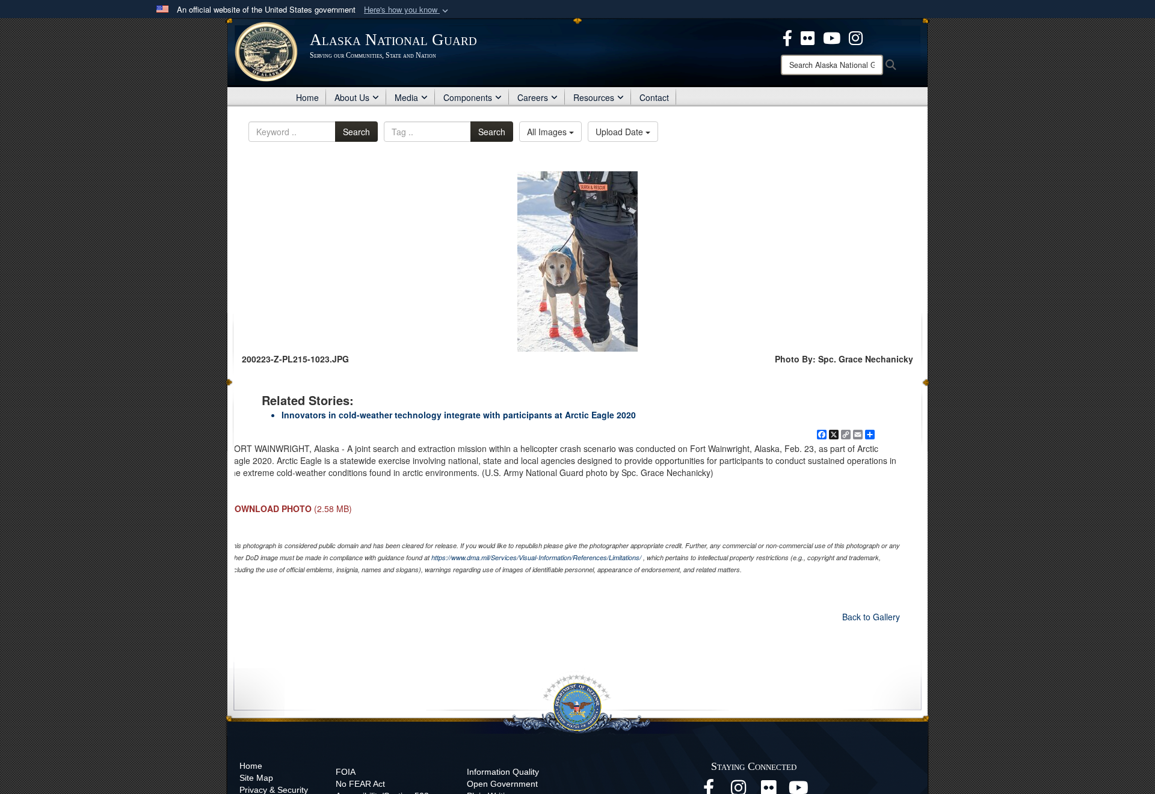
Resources (593, 97)
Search (356, 132)
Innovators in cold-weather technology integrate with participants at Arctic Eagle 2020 (459, 415)
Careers (532, 97)
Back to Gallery (871, 617)
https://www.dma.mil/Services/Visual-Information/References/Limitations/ (536, 557)
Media (406, 97)
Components (467, 97)
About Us (351, 97)
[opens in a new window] (787, 37)
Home (307, 97)
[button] (407, 10)
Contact (654, 97)
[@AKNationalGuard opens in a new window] (856, 37)
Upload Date (620, 132)
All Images (548, 132)
